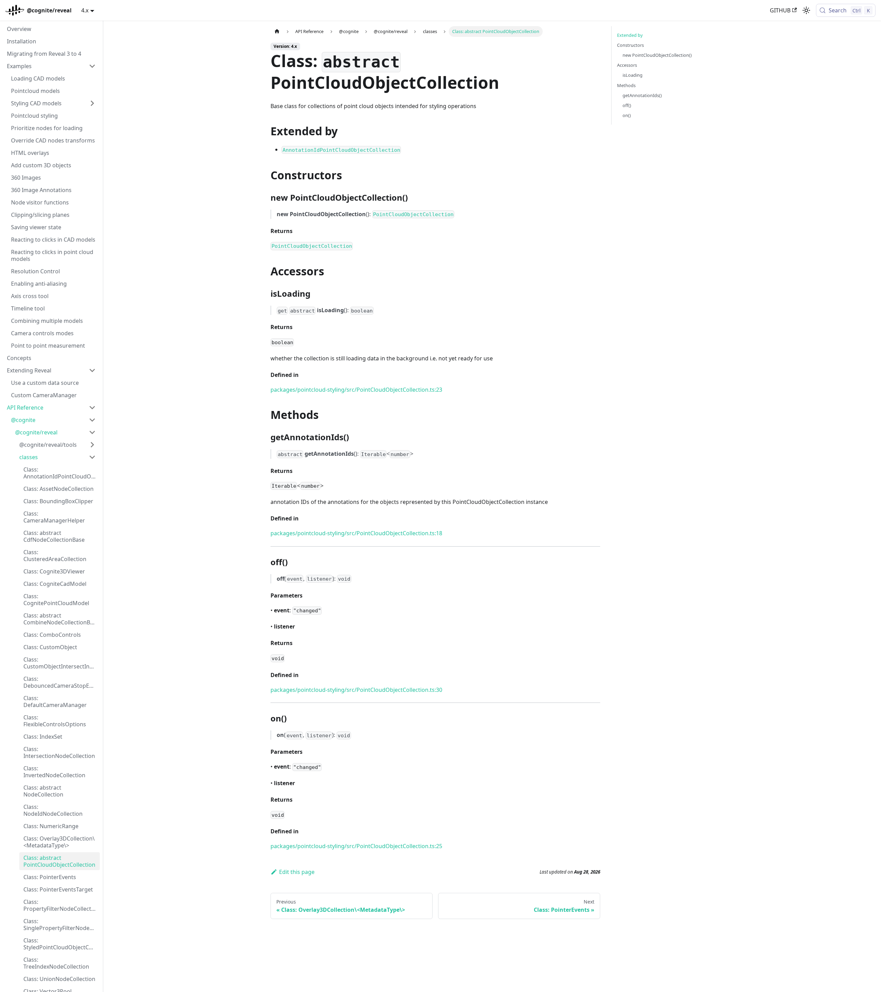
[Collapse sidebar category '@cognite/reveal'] (92, 432)
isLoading (633, 75)
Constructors (630, 45)
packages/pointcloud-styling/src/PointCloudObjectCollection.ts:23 (356, 389)
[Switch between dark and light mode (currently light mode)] (806, 10)
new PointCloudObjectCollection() (657, 55)
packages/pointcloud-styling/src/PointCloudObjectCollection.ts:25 (356, 846)
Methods (626, 85)
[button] (51, 66)
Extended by (630, 35)
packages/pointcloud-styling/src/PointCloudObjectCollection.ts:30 (356, 690)
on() (627, 115)
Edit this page (297, 872)
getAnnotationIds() (642, 95)
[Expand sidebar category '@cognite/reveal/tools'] (92, 444)
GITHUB (780, 10)
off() (627, 105)
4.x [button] (84, 10)
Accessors (627, 65)
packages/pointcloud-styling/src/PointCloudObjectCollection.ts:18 (356, 533)
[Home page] (277, 31)
